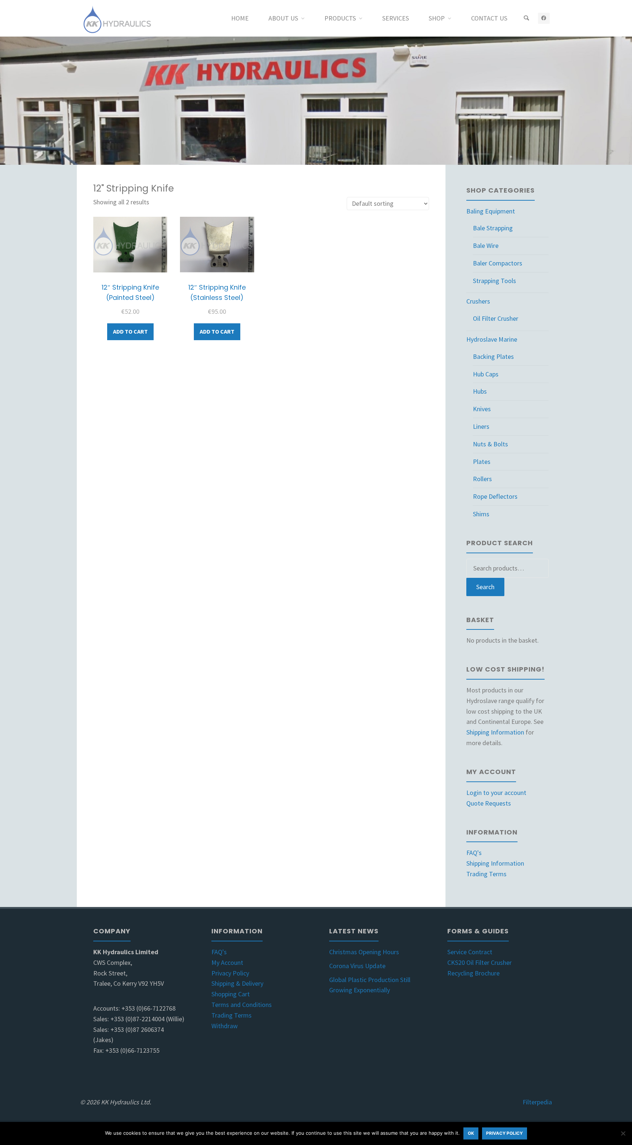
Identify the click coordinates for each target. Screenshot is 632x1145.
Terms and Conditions (241, 1004)
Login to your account (496, 792)
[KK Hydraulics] (116, 18)
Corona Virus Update (357, 966)
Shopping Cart (230, 994)
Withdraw (224, 1026)
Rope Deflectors (495, 496)
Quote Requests (488, 803)
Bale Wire (486, 245)
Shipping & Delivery (237, 983)
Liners (481, 426)
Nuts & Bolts (490, 444)
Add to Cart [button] (130, 331)
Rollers (482, 479)
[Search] (526, 18)
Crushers (478, 301)
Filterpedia (537, 1102)
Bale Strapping (493, 228)
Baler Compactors (497, 263)
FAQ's (474, 852)
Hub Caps (486, 374)
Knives (482, 409)
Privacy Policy (230, 973)
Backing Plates (493, 356)
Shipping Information (495, 732)
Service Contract (469, 952)
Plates (481, 461)
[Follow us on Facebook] (543, 18)
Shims (481, 514)
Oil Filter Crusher (495, 318)
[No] (623, 1133)
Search (485, 587)
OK (471, 1133)
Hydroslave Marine (491, 339)
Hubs (480, 391)
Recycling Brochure (473, 973)
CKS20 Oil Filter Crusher (479, 962)
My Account (227, 962)
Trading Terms (486, 874)
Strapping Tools (494, 280)
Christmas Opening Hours (364, 952)
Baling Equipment (490, 211)
